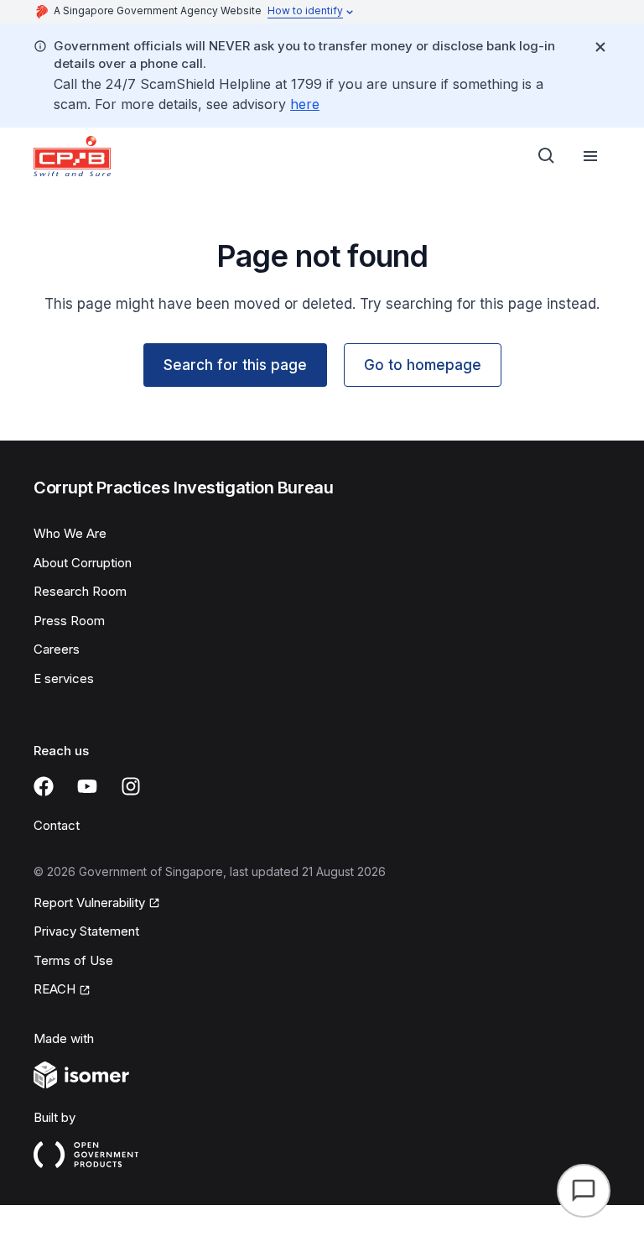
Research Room (80, 591)
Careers (57, 649)
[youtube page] (87, 786)
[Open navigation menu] (590, 156)
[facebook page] (44, 786)
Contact (57, 825)
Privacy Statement (86, 931)
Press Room (69, 621)
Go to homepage (422, 365)
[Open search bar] (547, 156)
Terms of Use (73, 960)
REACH (54, 989)
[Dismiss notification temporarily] (600, 47)
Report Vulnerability (89, 902)
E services (64, 678)
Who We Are (70, 533)
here (304, 104)
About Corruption (83, 563)
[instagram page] (131, 786)
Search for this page (235, 365)
